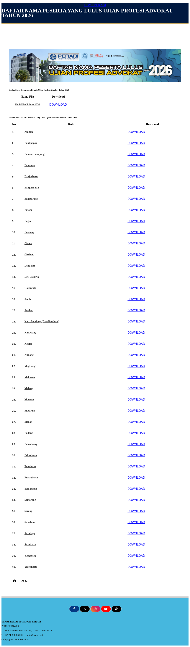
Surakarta (30, 544)
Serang (28, 511)
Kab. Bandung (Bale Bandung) (41, 321)
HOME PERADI (95, 5)
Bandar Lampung (34, 154)
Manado (29, 399)
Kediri (28, 343)
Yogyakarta (30, 566)
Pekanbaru (30, 455)
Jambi (28, 299)
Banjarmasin (31, 187)
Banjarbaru (31, 176)
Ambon (28, 131)
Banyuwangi (31, 198)
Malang (28, 388)
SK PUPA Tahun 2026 (27, 104)
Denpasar (29, 265)
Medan (28, 421)
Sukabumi (30, 522)
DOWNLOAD (58, 104)
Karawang (30, 332)
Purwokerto (31, 477)
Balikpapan (30, 143)
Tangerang (30, 555)
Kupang (29, 355)
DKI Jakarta (31, 276)
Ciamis (28, 243)
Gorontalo (30, 288)
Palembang (30, 444)
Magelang (29, 366)
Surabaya (29, 533)
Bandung (29, 165)
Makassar (29, 377)
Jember (28, 310)
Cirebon (29, 254)
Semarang (30, 499)
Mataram (29, 410)
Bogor (27, 221)
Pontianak (30, 466)
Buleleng (29, 232)
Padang (28, 433)
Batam (28, 210)
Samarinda (30, 488)
